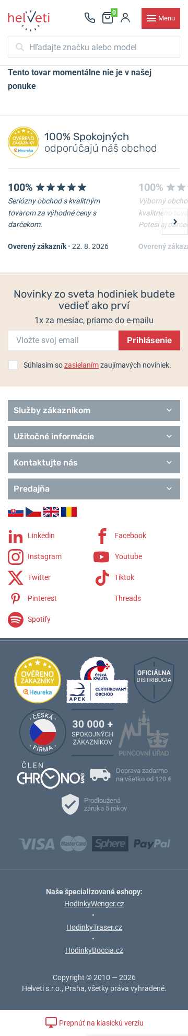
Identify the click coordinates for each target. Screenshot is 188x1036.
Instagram (44, 556)
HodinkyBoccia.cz (94, 950)
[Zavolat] (90, 18)
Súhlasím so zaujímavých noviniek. (97, 365)
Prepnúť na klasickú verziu (100, 1023)
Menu (166, 18)
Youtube (127, 556)
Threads (127, 598)
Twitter (38, 577)
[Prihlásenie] (125, 18)
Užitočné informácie (54, 436)
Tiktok (123, 577)
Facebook (129, 535)
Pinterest (41, 598)
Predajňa (32, 489)
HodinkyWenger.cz (94, 904)
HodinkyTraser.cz (94, 927)
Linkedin (40, 535)
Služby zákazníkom (52, 410)
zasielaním (81, 365)
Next (175, 222)
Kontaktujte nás (46, 463)
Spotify (38, 619)
